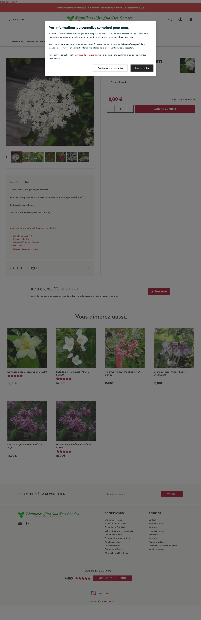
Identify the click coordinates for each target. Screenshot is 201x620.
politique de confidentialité (87, 54)
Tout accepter (142, 68)
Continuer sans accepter (110, 68)
